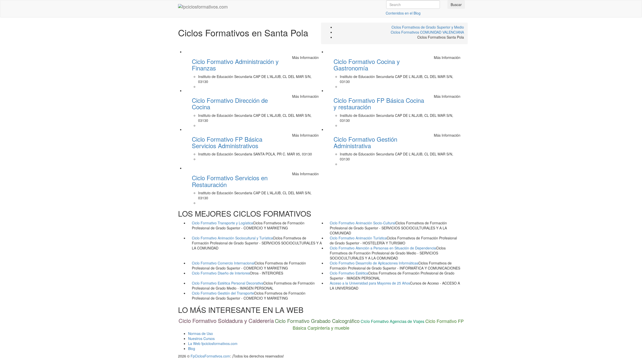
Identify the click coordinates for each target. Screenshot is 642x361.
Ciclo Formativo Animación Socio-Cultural (362, 222)
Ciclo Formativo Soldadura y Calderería (226, 320)
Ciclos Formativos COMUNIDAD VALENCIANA (427, 32)
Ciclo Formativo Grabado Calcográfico (317, 320)
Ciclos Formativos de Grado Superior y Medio (427, 27)
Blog (191, 348)
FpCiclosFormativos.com (210, 355)
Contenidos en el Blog (403, 13)
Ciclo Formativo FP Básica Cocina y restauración (379, 103)
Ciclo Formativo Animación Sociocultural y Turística (232, 237)
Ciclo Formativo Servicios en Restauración (230, 181)
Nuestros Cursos (201, 338)
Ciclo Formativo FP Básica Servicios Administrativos (227, 142)
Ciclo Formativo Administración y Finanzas (235, 64)
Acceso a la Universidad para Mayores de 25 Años (370, 283)
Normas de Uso (200, 333)
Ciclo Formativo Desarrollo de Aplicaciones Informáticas (374, 262)
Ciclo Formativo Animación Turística (358, 237)
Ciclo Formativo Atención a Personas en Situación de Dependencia (383, 247)
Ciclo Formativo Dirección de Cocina (230, 103)
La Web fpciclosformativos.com (212, 343)
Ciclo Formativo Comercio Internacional (223, 262)
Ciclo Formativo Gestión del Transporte (223, 293)
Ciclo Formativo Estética (349, 273)
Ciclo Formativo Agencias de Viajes (392, 321)
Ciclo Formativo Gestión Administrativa (365, 142)
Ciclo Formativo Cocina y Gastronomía (367, 64)
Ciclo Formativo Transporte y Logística (222, 222)
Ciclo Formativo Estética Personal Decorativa (227, 283)
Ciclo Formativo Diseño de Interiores (221, 273)
